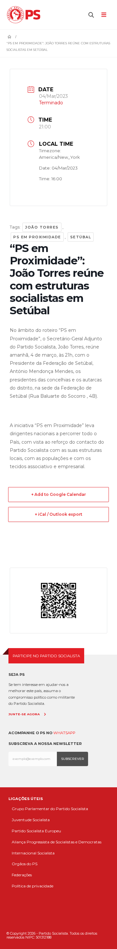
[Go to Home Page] (9, 37)
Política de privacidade (32, 885)
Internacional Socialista (33, 853)
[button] (91, 15)
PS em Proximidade (37, 237)
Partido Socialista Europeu (36, 830)
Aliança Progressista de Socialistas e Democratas (56, 841)
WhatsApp (64, 733)
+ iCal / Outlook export (58, 514)
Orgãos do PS (24, 863)
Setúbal (80, 237)
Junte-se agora (24, 714)
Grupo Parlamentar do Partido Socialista (50, 808)
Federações (22, 874)
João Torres (42, 227)
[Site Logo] (25, 14)
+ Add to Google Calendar (58, 494)
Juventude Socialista (31, 819)
